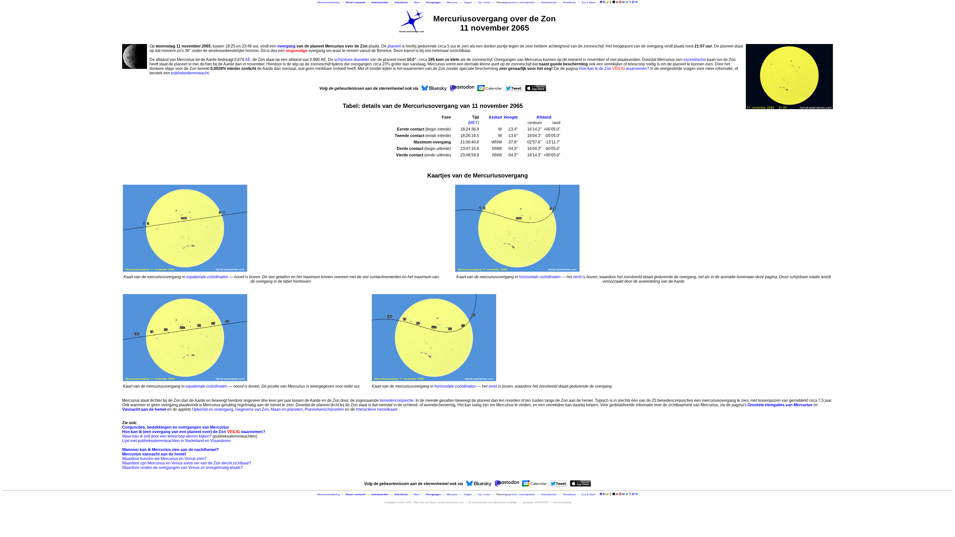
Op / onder (484, 2)
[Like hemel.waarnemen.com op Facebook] (623, 2)
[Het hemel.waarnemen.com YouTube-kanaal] (620, 2)
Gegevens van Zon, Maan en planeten (269, 409)
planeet (394, 46)
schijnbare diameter (351, 59)
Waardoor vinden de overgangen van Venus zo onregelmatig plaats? (182, 467)
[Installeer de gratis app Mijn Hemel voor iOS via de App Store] (617, 2)
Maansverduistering (328, 2)
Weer (417, 2)
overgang (286, 46)
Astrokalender (549, 2)
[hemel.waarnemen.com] (411, 21)
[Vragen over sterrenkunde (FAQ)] (610, 2)
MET (473, 123)
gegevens (511, 2)
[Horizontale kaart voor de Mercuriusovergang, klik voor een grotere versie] (517, 228)
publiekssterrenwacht (190, 73)
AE (247, 59)
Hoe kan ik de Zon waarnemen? (614, 68)
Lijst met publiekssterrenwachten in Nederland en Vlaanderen (176, 441)
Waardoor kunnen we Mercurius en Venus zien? (164, 458)
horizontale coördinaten (540, 277)
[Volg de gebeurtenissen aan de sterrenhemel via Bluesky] (636, 2)
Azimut (495, 117)
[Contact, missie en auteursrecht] (604, 2)
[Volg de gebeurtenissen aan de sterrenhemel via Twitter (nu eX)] (626, 2)
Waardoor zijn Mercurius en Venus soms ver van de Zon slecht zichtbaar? (186, 463)
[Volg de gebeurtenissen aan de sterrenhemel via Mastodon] (633, 2)
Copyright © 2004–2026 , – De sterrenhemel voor (450, 502)
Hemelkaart (569, 2)
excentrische (694, 59)
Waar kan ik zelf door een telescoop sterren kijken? (167, 436)
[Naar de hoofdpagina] (601, 2)
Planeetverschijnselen (324, 409)
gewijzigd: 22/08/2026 (535, 502)
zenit (577, 277)
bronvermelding (562, 502)
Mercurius (452, 2)
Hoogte (511, 117)
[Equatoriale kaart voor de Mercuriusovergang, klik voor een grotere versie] (185, 228)
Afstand (543, 117)
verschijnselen (527, 2)
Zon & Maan (589, 2)
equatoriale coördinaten (207, 277)
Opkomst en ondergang (212, 409)
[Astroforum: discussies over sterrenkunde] (614, 2)
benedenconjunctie (397, 400)
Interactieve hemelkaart (376, 409)
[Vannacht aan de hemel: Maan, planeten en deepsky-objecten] (607, 2)
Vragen (468, 2)
